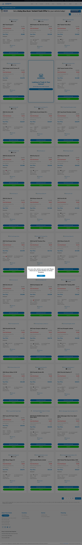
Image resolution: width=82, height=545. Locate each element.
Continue (41, 275)
